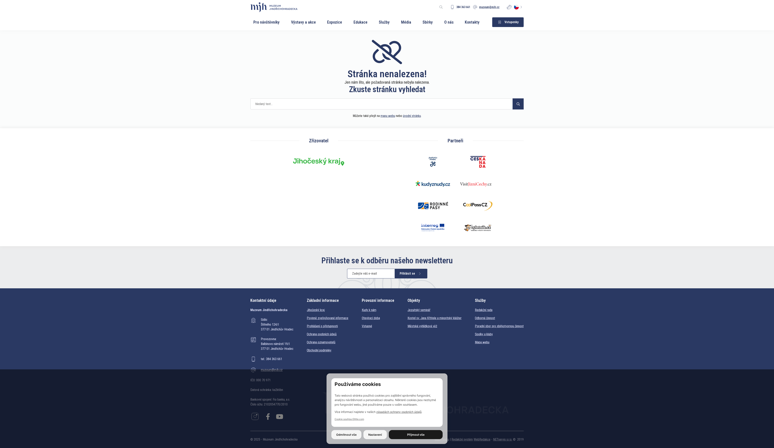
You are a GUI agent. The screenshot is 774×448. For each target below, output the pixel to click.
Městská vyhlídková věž (422, 326)
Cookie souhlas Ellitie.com (349, 419)
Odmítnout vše (346, 434)
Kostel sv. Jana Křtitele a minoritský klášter (435, 318)
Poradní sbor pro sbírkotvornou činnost (499, 326)
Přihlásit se (407, 273)
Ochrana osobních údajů (322, 334)
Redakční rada (483, 310)
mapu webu (388, 116)
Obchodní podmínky (319, 350)
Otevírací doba (371, 318)
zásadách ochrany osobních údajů (398, 412)
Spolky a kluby (484, 334)
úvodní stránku (412, 116)
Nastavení (375, 434)
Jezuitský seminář (419, 310)
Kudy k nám (369, 310)
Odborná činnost (485, 318)
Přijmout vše (415, 434)
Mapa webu (482, 342)
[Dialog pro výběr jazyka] (519, 7)
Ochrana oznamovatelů (321, 342)
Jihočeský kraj (316, 310)
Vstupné (367, 326)
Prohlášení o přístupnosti (322, 326)
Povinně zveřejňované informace (327, 318)
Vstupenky (512, 22)
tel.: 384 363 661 (271, 359)
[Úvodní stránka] (274, 7)
